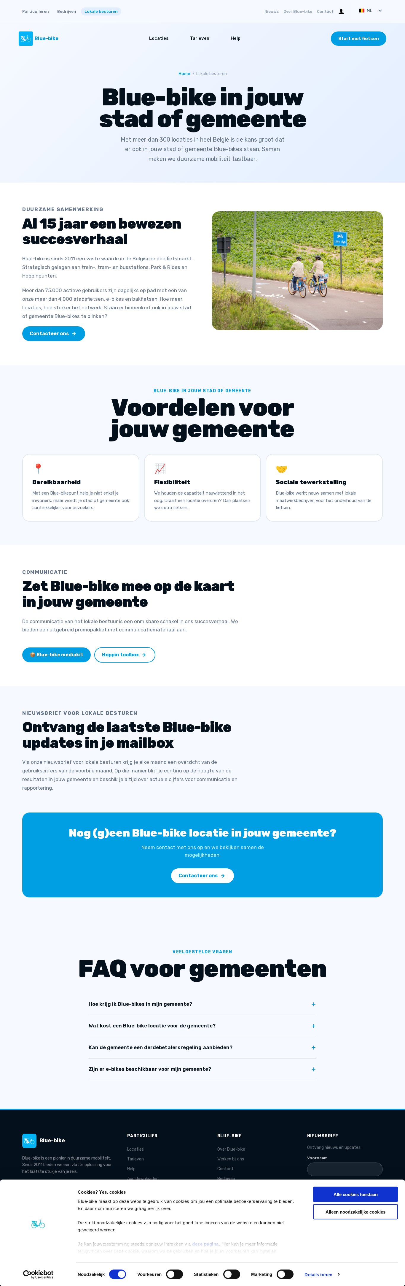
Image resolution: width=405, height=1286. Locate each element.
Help (235, 38)
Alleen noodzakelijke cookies (355, 1211)
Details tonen (318, 1274)
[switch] (174, 1274)
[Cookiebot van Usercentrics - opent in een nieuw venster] (38, 1274)
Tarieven (199, 38)
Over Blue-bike (297, 11)
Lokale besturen (101, 11)
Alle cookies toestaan (356, 1194)
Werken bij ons (230, 1159)
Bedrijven (66, 11)
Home (184, 73)
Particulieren (35, 11)
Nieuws (271, 11)
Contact (325, 11)
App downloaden (143, 1178)
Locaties (159, 38)
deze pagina (205, 1244)
